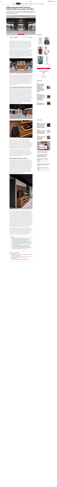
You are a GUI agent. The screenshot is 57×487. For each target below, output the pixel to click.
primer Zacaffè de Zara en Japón (24, 226)
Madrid (26, 42)
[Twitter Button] (26, 38)
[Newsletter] (53, 1)
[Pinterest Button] (30, 38)
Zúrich (29, 222)
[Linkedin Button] (29, 38)
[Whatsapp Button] (31, 38)
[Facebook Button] (28, 38)
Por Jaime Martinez (15, 37)
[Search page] (54, 1)
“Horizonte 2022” (26, 161)
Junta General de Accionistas (15, 52)
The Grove (15, 84)
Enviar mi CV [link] (44, 76)
